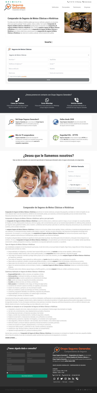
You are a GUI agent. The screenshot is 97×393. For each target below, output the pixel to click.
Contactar (71, 382)
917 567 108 (71, 2)
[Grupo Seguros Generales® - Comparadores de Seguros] (33, 9)
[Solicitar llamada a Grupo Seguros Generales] (77, 379)
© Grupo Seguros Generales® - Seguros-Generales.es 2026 (21, 390)
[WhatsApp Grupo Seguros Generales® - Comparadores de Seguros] (10, 2)
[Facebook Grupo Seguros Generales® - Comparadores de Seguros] (6, 2)
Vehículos (55, 7)
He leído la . (17, 373)
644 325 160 (67, 375)
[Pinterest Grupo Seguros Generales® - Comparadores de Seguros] (18, 2)
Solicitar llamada (87, 2)
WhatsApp (79, 2)
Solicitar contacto (27, 376)
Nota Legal (64, 382)
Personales (66, 7)
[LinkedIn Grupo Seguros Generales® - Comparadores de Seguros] (69, 379)
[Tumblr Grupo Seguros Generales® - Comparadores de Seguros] (87, 390)
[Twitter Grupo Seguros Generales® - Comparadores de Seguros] (8, 2)
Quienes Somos (56, 382)
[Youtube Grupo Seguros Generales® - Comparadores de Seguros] (12, 2)
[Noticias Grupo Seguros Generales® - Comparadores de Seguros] (20, 2)
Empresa (87, 7)
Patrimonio (77, 7)
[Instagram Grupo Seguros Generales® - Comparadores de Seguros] (14, 2)
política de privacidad (19, 373)
